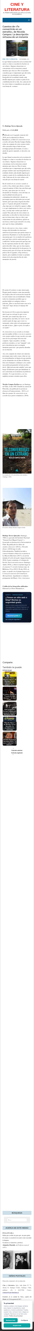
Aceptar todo (17, 1325)
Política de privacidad (16, 1316)
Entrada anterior (17, 750)
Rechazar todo (10, 1320)
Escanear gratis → (14, 616)
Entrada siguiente (17, 753)
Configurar (24, 1320)
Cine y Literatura (12, 59)
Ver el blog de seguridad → (13, 619)
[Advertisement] (17, 106)
